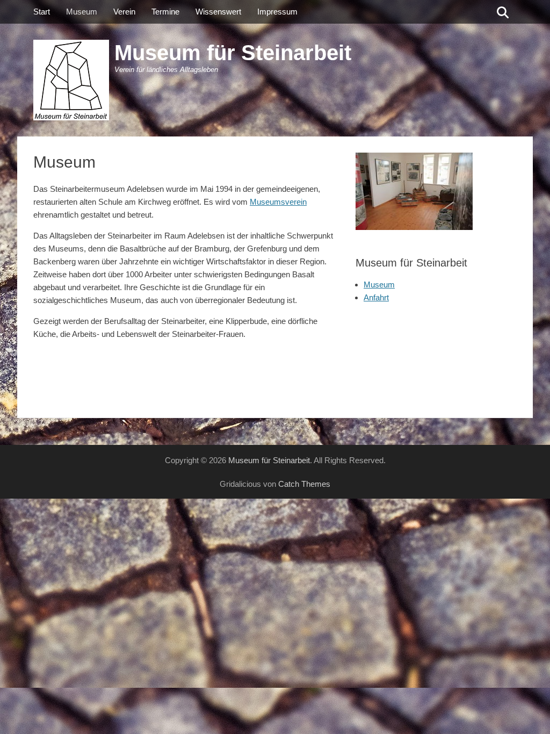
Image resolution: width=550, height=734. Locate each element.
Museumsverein (278, 201)
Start (41, 11)
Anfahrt (376, 297)
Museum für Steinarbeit (232, 52)
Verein (124, 11)
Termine (165, 11)
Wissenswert (218, 11)
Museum (81, 11)
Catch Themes (304, 483)
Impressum (277, 11)
